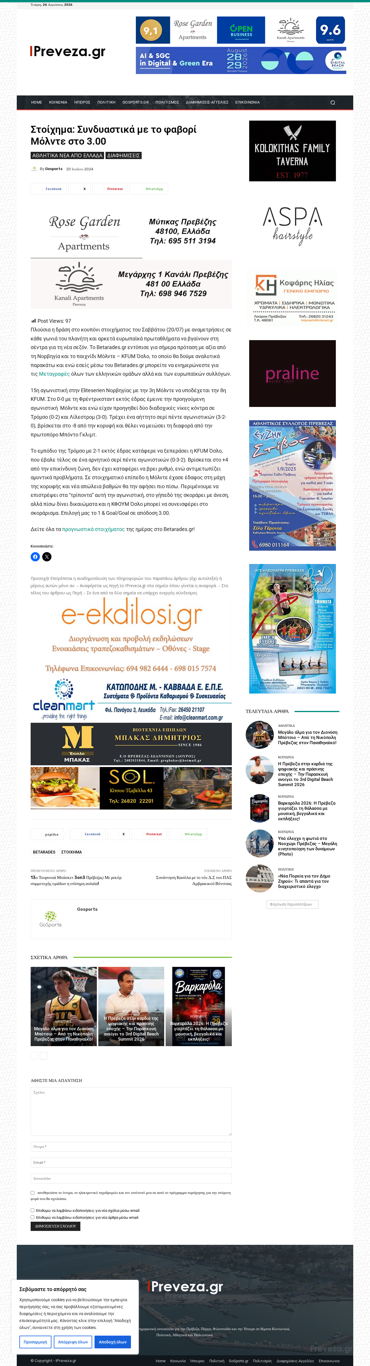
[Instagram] (322, 4)
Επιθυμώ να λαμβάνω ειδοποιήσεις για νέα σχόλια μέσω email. (88, 1210)
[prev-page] (34, 1055)
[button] (332, 102)
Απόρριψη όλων (73, 1342)
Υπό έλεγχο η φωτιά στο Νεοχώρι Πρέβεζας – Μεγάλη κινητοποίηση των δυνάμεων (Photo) (307, 846)
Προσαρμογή (35, 1342)
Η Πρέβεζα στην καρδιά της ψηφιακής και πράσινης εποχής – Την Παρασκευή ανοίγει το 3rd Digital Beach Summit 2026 (131, 1029)
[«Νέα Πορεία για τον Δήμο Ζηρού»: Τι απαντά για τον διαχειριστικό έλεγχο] (260, 878)
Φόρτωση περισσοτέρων (291, 904)
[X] (328, 4)
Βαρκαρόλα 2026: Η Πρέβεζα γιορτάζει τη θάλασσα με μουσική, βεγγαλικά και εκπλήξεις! (198, 1031)
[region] (75, 1317)
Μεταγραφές (54, 374)
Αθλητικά (63, 1021)
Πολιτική (286, 869)
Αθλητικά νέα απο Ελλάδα (67, 155)
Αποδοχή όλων (113, 1342)
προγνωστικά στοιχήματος (93, 529)
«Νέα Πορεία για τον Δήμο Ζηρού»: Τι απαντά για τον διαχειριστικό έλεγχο (304, 881)
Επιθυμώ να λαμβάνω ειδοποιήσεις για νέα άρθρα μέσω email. (87, 1217)
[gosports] (35, 169)
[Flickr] (315, 4)
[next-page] (43, 1055)
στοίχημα (71, 852)
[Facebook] (308, 4)
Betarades (44, 852)
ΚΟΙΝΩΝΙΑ (130, 1011)
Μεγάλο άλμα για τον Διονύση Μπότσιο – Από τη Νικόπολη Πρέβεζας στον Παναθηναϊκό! (63, 1034)
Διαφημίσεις (123, 155)
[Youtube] (335, 4)
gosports (53, 169)
